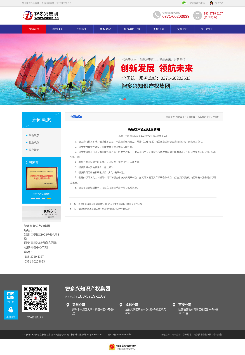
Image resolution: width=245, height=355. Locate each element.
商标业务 (57, 29)
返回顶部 (10, 316)
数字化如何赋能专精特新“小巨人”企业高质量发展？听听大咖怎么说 (110, 204)
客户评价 (34, 149)
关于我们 (206, 29)
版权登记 (105, 29)
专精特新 (217, 334)
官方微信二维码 (197, 3)
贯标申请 (158, 29)
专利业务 (81, 29)
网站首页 (34, 29)
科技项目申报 (132, 29)
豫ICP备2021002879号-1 (120, 334)
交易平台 (182, 29)
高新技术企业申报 (202, 334)
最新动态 (34, 135)
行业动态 (34, 142)
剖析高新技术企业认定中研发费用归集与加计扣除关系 (104, 209)
